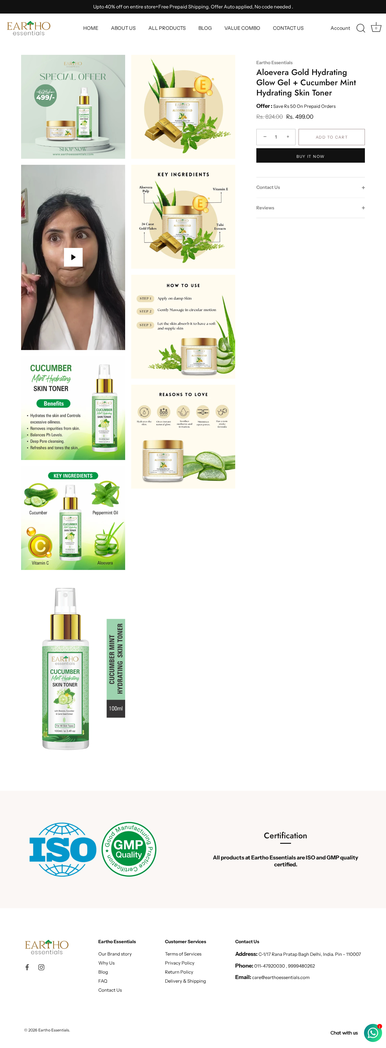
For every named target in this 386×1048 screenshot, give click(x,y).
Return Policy (179, 972)
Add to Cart (332, 137)
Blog (103, 972)
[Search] (360, 28)
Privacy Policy (180, 963)
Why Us (106, 963)
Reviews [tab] (265, 208)
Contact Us (110, 990)
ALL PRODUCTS (167, 28)
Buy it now (310, 156)
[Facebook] (27, 967)
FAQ (102, 981)
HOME (90, 28)
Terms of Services (183, 954)
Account (340, 28)
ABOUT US (123, 28)
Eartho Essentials (274, 62)
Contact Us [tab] (268, 187)
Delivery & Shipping (185, 981)
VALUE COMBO (242, 28)
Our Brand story (115, 954)
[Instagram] (41, 967)
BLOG (205, 28)
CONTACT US (288, 28)
